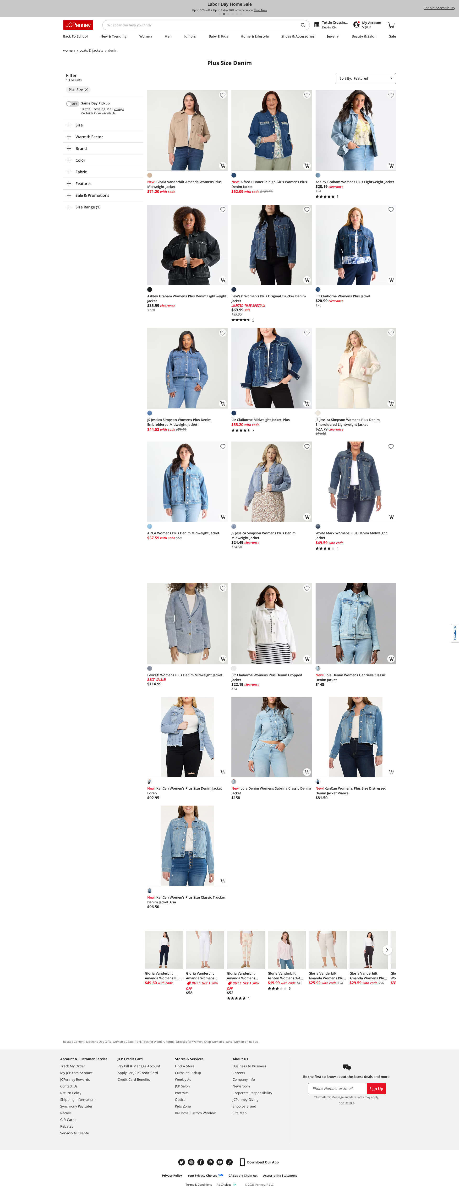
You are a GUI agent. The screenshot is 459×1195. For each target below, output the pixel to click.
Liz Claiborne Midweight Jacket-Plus (260, 419)
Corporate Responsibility (252, 1093)
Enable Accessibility (439, 7)
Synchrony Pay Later (76, 1106)
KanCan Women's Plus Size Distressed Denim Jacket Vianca (351, 790)
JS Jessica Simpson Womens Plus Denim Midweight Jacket (263, 535)
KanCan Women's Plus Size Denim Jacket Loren (184, 790)
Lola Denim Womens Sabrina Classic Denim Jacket (271, 790)
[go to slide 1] (220, 14)
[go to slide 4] (232, 14)
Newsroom (241, 1086)
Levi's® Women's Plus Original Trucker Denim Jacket (268, 298)
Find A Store (184, 1066)
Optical (180, 1099)
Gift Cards (68, 1119)
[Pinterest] (211, 1162)
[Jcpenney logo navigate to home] (78, 25)
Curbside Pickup (188, 1072)
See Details (346, 1103)
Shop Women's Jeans (218, 1042)
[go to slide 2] (224, 14)
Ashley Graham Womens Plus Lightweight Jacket (355, 182)
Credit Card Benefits (134, 1079)
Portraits (182, 1093)
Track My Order (72, 1066)
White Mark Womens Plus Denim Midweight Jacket (351, 535)
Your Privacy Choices (202, 1175)
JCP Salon (182, 1086)
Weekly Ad (183, 1079)
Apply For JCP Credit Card (138, 1072)
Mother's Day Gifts (98, 1042)
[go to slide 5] (237, 14)
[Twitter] (182, 1162)
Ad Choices (224, 1185)
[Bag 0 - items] (391, 25)
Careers (239, 1072)
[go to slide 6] (241, 14)
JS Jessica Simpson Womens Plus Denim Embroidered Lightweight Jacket (348, 422)
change (119, 109)
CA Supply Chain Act (243, 1175)
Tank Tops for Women (149, 1042)
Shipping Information (77, 1099)
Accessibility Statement (280, 1175)
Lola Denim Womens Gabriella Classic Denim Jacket (351, 677)
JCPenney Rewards (75, 1079)
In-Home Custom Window (195, 1113)
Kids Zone (183, 1106)
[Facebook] (201, 1162)
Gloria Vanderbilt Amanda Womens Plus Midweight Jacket (184, 184)
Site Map (240, 1113)
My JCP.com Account (76, 1072)
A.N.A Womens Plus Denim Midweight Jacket (183, 533)
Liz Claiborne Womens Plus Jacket (343, 296)
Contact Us (68, 1086)
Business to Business (249, 1066)
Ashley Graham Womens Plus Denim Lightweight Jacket (187, 298)
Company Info (244, 1079)
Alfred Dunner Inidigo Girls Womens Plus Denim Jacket (269, 184)
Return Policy (70, 1093)
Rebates (66, 1126)
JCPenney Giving (245, 1099)
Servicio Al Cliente (74, 1133)
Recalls (65, 1113)
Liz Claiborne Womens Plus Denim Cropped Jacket (266, 677)
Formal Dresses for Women (184, 1042)
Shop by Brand (244, 1106)
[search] (305, 25)
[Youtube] (220, 1162)
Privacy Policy (172, 1175)
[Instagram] (192, 1162)
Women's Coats (123, 1042)
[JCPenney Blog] (230, 1162)
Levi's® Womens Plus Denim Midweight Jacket (185, 675)
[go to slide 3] (228, 14)
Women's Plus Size (246, 1042)
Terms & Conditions (199, 1185)
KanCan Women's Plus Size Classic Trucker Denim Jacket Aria (186, 899)
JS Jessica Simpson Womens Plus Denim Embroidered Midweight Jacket (179, 422)
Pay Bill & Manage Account (139, 1066)
